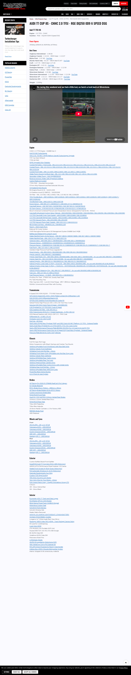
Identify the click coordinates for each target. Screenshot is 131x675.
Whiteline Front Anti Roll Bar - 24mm (42, 351)
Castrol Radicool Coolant (38, 181)
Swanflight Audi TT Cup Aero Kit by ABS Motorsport (48, 464)
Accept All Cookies (30, 672)
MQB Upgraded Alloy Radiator (40, 162)
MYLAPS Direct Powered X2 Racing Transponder (46, 547)
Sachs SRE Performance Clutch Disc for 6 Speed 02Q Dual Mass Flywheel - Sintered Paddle (61, 330)
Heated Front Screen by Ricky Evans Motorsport (46, 469)
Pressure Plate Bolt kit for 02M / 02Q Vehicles (45, 333)
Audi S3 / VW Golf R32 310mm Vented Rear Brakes (47, 397)
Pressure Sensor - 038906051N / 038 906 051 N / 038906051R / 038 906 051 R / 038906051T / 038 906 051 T (70, 245)
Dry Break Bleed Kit (36, 386)
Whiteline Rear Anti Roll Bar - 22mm (42, 367)
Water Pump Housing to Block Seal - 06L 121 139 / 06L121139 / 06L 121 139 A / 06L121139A (63, 174)
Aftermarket (9, 100)
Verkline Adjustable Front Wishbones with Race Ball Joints (49, 346)
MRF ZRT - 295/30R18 (38, 434)
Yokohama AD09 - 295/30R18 (40, 429)
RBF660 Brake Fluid (36, 411)
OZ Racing (8, 72)
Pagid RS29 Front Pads (37, 395)
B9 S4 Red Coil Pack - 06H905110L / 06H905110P (48, 225)
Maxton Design (10, 68)
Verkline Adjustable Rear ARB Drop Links (44, 369)
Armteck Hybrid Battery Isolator (40, 517)
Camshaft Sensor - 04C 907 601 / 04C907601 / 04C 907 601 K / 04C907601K (57, 206)
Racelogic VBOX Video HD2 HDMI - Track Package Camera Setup (52, 521)
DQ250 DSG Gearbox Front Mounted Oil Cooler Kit (47, 300)
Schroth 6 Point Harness (38, 508)
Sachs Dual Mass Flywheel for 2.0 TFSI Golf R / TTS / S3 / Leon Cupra (53, 326)
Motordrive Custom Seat (38, 505)
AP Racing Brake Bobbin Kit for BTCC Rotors (45, 390)
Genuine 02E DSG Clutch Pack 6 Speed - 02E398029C (48, 305)
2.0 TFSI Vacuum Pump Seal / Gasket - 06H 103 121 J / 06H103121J (53, 222)
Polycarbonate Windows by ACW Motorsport (45, 471)
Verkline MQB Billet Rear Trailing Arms (43, 358)
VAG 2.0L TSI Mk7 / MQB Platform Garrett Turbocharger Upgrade (52, 156)
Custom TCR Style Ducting (39, 475)
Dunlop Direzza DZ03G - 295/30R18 (42, 432)
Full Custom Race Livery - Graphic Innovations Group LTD (49, 482)
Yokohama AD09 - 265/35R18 (40, 445)
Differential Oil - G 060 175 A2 (40, 317)
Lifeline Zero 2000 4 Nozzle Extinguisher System (46, 549)
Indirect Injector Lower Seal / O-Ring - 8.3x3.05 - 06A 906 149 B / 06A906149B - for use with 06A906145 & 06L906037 (72, 264)
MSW (7, 82)
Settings (6, 672)
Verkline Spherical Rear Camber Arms (42, 363)
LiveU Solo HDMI (35, 526)
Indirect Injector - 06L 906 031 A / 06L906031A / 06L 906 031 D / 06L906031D (58, 261)
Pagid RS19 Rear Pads (37, 402)
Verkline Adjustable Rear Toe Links (41, 360)
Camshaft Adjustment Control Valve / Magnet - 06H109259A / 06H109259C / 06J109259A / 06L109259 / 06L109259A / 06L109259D (77, 213)
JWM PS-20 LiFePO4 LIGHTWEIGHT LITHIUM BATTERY (49, 515)
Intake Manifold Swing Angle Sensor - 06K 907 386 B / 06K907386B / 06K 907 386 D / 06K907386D (65, 236)
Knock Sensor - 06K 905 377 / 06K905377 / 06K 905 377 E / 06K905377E (56, 204)
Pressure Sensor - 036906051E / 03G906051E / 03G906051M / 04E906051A (57, 243)
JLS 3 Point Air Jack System (39, 374)
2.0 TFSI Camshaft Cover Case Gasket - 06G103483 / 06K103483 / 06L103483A (58, 215)
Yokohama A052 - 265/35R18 (40, 443)
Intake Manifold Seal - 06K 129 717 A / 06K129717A (48, 238)
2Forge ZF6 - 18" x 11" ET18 (40, 425)
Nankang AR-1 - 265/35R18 (39, 452)
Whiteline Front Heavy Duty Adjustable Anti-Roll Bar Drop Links (51, 353)
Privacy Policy (123, 668)
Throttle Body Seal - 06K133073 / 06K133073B (46, 202)
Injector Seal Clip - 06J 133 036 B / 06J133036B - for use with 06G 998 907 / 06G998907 (61, 259)
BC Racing (8, 91)
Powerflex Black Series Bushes (40, 372)
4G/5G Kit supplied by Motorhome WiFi (43, 542)
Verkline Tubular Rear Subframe (40, 356)
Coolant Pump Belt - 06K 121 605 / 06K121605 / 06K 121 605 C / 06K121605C (58, 172)
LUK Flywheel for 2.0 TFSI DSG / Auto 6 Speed (46, 307)
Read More (8, 56)
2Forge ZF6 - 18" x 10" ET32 (40, 441)
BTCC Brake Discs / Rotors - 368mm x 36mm (45, 388)
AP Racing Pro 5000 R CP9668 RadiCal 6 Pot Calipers (48, 383)
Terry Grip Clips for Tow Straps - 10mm (43, 480)
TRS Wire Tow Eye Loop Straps (40, 478)
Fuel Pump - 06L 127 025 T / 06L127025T (45, 248)
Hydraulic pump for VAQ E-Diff (40, 319)
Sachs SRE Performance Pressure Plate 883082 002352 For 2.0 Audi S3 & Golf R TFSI (60, 328)
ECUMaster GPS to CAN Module (40, 501)
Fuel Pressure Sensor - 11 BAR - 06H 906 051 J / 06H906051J (51, 275)
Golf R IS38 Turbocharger (38, 153)
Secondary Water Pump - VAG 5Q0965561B (45, 176)
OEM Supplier (9, 105)
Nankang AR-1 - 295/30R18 (39, 436)
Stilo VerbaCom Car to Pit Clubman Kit (43, 544)
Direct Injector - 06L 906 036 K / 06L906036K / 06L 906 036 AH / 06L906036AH (58, 252)
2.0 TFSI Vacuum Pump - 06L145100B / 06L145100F (48, 220)
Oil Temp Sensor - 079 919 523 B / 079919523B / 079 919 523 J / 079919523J (58, 208)
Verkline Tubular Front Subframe (41, 349)
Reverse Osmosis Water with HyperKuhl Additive (46, 179)
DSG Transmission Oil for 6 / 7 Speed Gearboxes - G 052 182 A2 (52, 312)
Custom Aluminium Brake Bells (40, 393)
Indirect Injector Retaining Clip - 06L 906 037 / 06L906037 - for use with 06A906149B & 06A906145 (65, 270)
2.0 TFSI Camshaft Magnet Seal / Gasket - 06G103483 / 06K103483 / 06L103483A (59, 218)
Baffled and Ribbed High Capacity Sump (43, 234)
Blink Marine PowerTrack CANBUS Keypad (44, 503)
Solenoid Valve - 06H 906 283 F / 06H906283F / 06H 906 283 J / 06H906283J (57, 241)
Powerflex (8, 77)
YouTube (49, 58)
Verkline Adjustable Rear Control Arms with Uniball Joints (49, 365)
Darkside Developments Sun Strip (41, 473)
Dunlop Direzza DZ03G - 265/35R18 (42, 448)
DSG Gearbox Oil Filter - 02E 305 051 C (43, 310)
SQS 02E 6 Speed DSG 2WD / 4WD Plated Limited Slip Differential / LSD (55, 296)
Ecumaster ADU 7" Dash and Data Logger (44, 499)
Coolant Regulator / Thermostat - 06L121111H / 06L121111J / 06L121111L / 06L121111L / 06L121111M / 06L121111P (72, 165)
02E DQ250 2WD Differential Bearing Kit (44, 298)
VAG (6, 96)
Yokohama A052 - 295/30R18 (40, 427)
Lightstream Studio (36, 540)
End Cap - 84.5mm (36, 321)
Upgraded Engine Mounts (38, 188)
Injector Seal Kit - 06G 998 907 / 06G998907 (45, 254)
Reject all (16, 672)
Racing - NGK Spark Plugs (38, 227)
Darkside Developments (13, 86)
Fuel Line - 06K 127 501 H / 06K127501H (44, 273)
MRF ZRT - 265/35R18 (38, 450)
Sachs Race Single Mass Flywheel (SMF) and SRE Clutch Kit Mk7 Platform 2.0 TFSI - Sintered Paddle (64, 323)
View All (8, 110)
